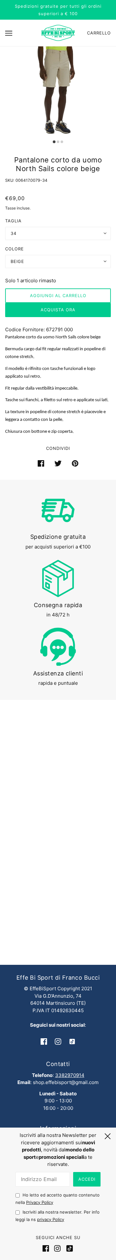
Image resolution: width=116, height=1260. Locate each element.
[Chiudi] (107, 1135)
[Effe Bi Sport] (58, 32)
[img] (44, 1041)
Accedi (86, 1179)
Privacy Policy (39, 1202)
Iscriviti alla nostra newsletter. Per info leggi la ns (57, 1215)
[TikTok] (68, 1248)
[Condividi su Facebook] (41, 463)
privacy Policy (50, 1219)
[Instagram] (57, 1248)
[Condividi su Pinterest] (75, 463)
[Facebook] (47, 1248)
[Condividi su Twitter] (58, 463)
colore (14, 248)
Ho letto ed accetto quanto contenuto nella (57, 1198)
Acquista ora (58, 309)
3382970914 (69, 1075)
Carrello (99, 32)
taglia (13, 220)
